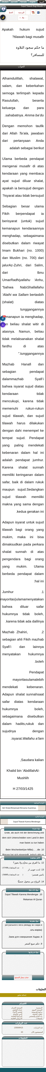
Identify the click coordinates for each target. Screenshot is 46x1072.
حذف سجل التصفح (22, 977)
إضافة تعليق (22, 995)
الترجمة (21, 12)
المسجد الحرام (17, 1008)
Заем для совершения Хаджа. (24, 926)
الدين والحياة (17, 1014)
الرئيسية (39, 1008)
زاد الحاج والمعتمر (35, 1016)
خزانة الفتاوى (17, 1010)
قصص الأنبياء (17, 1012)
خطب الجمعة (37, 1014)
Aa (23, 18)
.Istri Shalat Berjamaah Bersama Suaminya (19, 808)
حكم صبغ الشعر (32, 933)
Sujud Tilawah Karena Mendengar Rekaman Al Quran (26, 824)
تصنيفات (39, 1018)
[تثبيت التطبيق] (2, 324)
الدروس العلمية (16, 1018)
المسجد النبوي (37, 1010)
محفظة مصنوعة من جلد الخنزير (23, 940)
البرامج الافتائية (16, 1016)
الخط (10, 12)
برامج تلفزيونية (37, 1012)
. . (2, 1070)
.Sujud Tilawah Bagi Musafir (26, 974)
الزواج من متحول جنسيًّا (29, 869)
